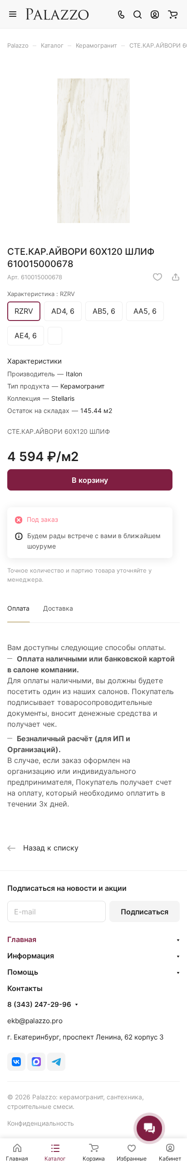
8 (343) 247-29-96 (39, 1005)
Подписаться (144, 911)
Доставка (58, 608)
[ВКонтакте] (16, 1062)
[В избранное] (157, 277)
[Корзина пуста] (172, 14)
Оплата (18, 608)
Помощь (22, 972)
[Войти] (155, 14)
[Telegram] (56, 1062)
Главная (21, 939)
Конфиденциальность (40, 1123)
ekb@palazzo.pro (35, 1020)
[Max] (36, 1062)
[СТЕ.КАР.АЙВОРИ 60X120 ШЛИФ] (93, 150)
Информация (30, 955)
